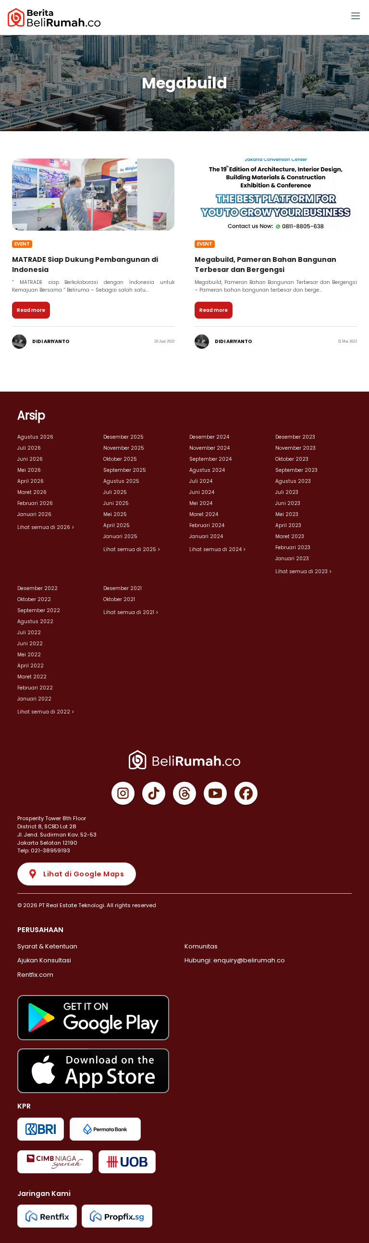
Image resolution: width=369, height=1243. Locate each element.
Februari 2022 (35, 687)
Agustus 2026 (35, 437)
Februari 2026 (35, 503)
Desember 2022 (37, 588)
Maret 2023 (289, 536)
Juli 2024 (200, 481)
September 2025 (124, 470)
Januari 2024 (206, 536)
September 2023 (296, 470)
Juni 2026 (30, 459)
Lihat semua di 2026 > (45, 527)
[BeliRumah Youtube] (215, 793)
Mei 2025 (115, 514)
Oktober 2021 (119, 599)
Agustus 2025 (121, 481)
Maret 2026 (32, 492)
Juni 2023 (287, 503)
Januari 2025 (120, 536)
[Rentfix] (47, 1216)
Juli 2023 (286, 492)
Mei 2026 (29, 470)
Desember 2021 (122, 588)
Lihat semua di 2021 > (130, 612)
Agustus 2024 (207, 470)
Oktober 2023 (291, 459)
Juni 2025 (116, 503)
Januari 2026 (34, 514)
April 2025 (116, 525)
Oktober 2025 (120, 459)
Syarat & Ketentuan (47, 946)
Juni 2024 (201, 492)
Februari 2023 (292, 547)
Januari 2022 (34, 698)
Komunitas (201, 946)
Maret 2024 (203, 514)
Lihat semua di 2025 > (131, 549)
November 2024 (209, 448)
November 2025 (123, 448)
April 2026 (30, 481)
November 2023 (295, 448)
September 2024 (210, 459)
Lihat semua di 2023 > (303, 571)
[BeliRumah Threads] (184, 793)
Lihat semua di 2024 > (217, 549)
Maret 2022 (32, 676)
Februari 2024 (206, 525)
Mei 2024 (200, 503)
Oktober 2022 (34, 599)
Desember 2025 (123, 437)
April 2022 (30, 665)
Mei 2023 (286, 514)
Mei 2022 (29, 654)
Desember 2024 (209, 437)
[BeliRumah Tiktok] (153, 793)
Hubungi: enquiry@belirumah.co (234, 960)
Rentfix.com (35, 975)
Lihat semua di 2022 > (45, 711)
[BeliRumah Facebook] (246, 793)
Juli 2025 (115, 492)
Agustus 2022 (35, 621)
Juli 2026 (29, 448)
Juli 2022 (29, 632)
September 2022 (38, 610)
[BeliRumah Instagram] (123, 793)
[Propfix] (117, 1216)
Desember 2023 (295, 437)
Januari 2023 (292, 558)
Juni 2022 (30, 643)
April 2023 (288, 525)
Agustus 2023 (293, 481)
